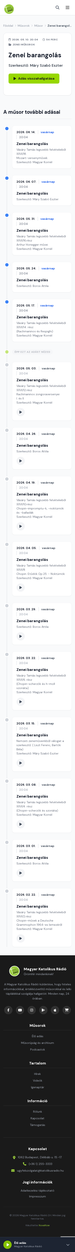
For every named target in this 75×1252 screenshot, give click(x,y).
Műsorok (24, 26)
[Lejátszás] (7, 1245)
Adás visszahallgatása (36, 78)
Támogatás (37, 1125)
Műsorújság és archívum (37, 1043)
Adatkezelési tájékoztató (37, 1190)
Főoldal (8, 26)
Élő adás (37, 1036)
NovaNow (44, 1225)
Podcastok (37, 1049)
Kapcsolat (37, 1118)
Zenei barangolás (32, 143)
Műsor (38, 26)
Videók (37, 1080)
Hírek (37, 1074)
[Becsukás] (68, 1244)
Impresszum (37, 1196)
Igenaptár (37, 1087)
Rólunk (37, 1111)
